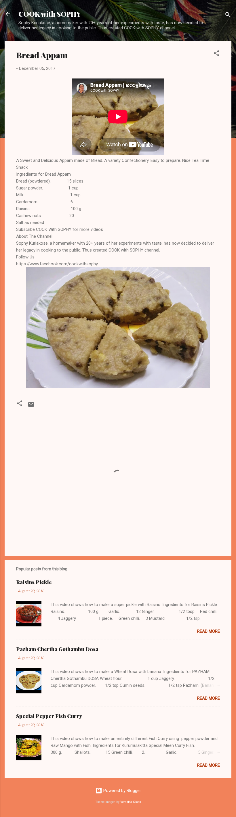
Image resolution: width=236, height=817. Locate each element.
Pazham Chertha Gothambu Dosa (57, 649)
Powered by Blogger (121, 790)
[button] (216, 54)
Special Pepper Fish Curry (49, 716)
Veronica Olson (130, 802)
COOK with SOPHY (49, 13)
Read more (208, 631)
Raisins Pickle (34, 582)
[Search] (227, 15)
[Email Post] (31, 406)
